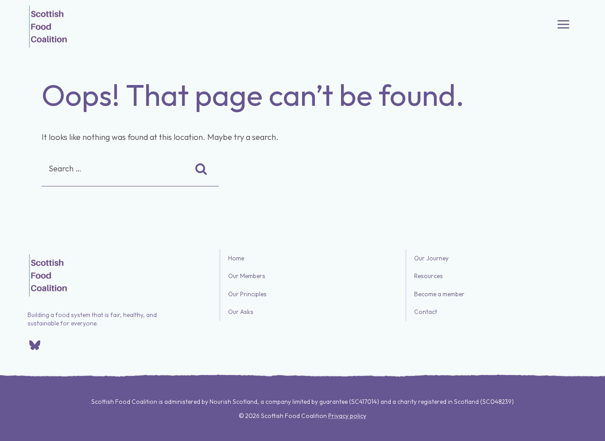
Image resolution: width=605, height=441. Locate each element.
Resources (428, 276)
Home (236, 258)
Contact (425, 312)
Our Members (246, 276)
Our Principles (247, 294)
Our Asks (240, 312)
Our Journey (431, 258)
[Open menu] (563, 24)
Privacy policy (347, 416)
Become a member (439, 294)
